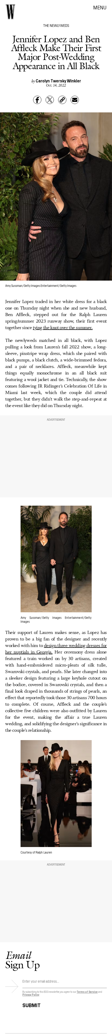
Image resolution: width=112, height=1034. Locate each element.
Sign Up (22, 960)
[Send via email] (75, 100)
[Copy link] (62, 100)
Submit (31, 1004)
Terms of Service (87, 991)
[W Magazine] (10, 11)
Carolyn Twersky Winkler (58, 80)
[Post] (50, 100)
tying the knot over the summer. (63, 328)
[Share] (37, 100)
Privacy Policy (30, 994)
